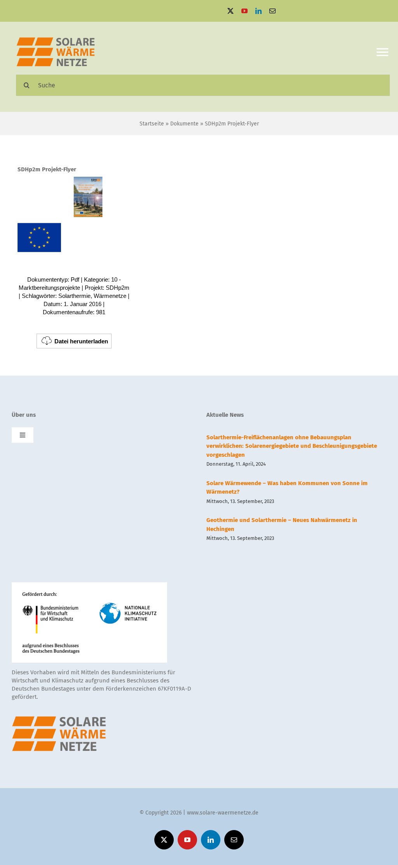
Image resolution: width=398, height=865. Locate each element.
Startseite (152, 123)
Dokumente (184, 123)
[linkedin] (258, 11)
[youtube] (244, 11)
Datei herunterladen (81, 341)
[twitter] (230, 11)
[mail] (272, 11)
